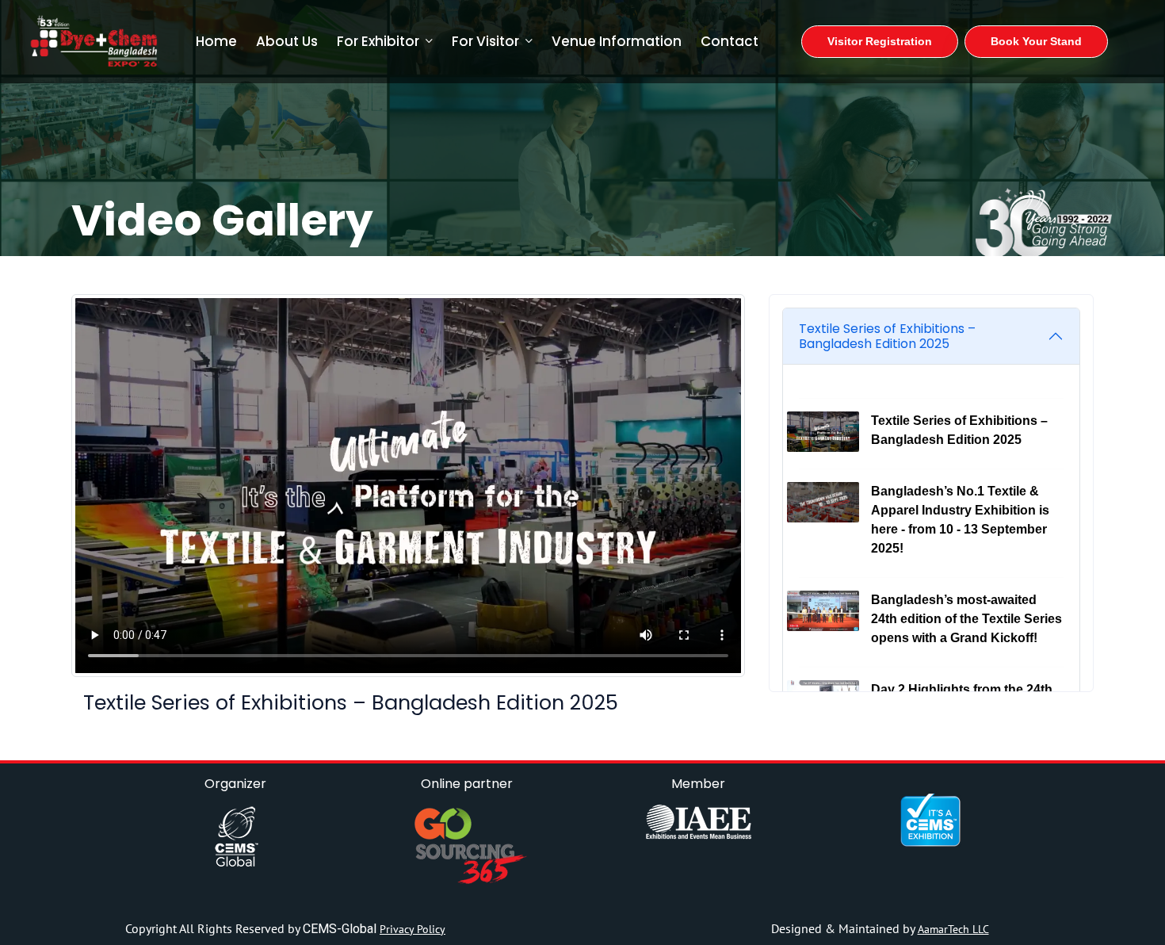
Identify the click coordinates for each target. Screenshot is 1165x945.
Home (216, 41)
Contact (729, 41)
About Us (287, 41)
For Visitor (485, 41)
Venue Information (617, 41)
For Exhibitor (378, 41)
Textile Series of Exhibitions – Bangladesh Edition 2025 (887, 336)
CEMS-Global (341, 928)
